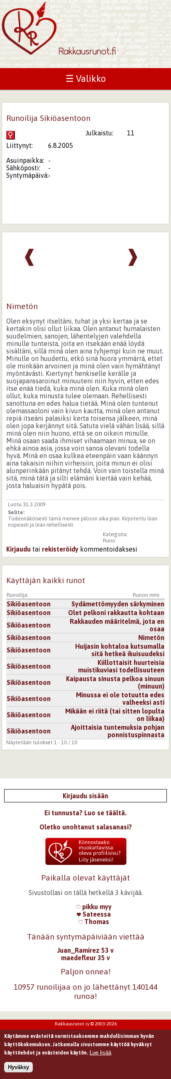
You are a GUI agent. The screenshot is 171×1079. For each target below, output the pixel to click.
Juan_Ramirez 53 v (85, 950)
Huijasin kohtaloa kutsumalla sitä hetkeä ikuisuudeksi (119, 649)
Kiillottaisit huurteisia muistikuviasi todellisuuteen (121, 666)
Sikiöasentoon (29, 604)
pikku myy (96, 906)
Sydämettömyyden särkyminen (117, 604)
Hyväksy (18, 1067)
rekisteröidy (60, 549)
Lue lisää (100, 1053)
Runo (109, 540)
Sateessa (96, 914)
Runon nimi (146, 595)
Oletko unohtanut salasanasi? (85, 827)
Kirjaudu (18, 549)
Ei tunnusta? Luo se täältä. (85, 813)
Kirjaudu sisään (85, 795)
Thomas (96, 921)
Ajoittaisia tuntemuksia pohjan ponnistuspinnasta (117, 730)
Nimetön (151, 637)
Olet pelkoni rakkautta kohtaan (116, 612)
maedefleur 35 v (85, 957)
